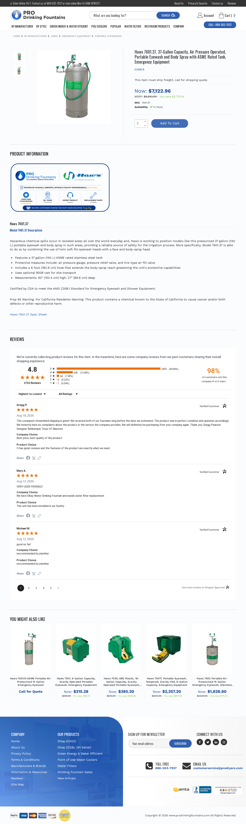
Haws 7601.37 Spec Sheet (28, 314)
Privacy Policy (21, 753)
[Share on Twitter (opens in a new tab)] (34, 458)
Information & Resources (29, 772)
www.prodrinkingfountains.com (189, 815)
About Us (179, 3)
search (165, 15)
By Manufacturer (22, 26)
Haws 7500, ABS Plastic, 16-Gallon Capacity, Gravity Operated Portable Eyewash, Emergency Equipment (121, 682)
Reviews (232, 3)
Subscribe (180, 743)
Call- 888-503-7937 (220, 25)
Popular (115, 26)
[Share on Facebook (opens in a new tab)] (28, 458)
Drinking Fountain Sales (75, 772)
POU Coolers (99, 26)
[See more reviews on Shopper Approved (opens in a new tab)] (39, 458)
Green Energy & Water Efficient (69, 26)
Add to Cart (76, 652)
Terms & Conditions (25, 759)
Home (15, 741)
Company (178, 26)
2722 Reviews (36, 383)
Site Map (17, 784)
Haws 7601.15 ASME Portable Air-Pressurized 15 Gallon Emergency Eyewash (31, 681)
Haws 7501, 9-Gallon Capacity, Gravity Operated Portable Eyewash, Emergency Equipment (76, 681)
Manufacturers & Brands (28, 766)
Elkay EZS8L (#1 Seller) (74, 747)
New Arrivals (67, 778)
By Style (41, 26)
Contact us (217, 3)
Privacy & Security (197, 3)
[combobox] (134, 15)
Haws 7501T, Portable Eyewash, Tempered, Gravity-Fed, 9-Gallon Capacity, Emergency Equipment (167, 681)
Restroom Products (157, 26)
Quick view (30, 648)
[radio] (123, 369)
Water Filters (132, 26)
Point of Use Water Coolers (77, 759)
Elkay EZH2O (67, 741)
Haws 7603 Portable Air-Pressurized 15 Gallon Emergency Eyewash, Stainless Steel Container (212, 682)
